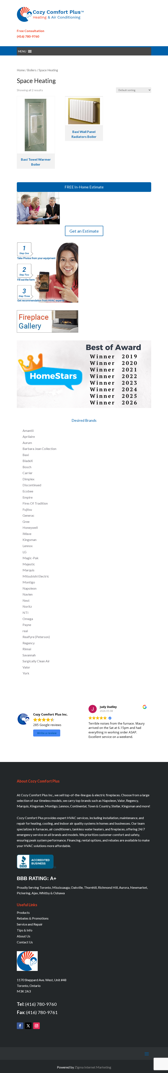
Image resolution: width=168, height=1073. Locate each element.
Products (23, 912)
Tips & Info (24, 930)
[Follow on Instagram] (36, 1025)
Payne (27, 625)
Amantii (28, 430)
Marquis (28, 570)
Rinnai (27, 649)
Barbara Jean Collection (39, 449)
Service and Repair (30, 924)
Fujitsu (27, 509)
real (25, 631)
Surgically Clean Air (36, 661)
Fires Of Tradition (35, 503)
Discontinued (32, 485)
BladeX (28, 461)
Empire (28, 497)
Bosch (27, 467)
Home (21, 70)
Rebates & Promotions (33, 918)
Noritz (27, 606)
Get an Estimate (84, 230)
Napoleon (29, 588)
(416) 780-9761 (42, 1012)
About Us (23, 936)
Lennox (28, 546)
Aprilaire (29, 436)
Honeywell (30, 527)
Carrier (28, 473)
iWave (27, 534)
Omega (28, 619)
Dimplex (28, 479)
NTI (25, 612)
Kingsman (29, 540)
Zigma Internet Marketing (93, 1067)
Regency (29, 643)
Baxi (26, 455)
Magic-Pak (31, 558)
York (26, 673)
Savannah (29, 655)
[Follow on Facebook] (20, 1025)
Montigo (29, 582)
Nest (26, 600)
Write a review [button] (47, 733)
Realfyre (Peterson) (36, 637)
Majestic (29, 564)
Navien (28, 594)
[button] (22, 51)
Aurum (27, 443)
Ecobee (28, 491)
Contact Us (25, 942)
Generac (28, 515)
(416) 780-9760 (28, 36)
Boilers (31, 70)
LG (24, 552)
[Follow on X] (28, 1025)
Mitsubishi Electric (36, 576)
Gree (26, 521)
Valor (26, 667)
